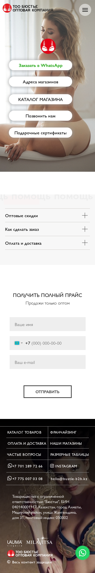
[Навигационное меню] (85, 10)
